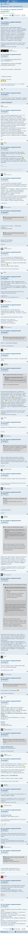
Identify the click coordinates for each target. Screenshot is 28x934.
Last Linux (3, 244)
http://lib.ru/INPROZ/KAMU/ (7, 746)
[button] (10, 15)
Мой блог (2, 894)
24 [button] (22, 15)
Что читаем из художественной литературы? (11, 10)
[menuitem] (2, 4)
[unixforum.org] (14, 1)
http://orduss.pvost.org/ (6, 815)
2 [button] (14, 15)
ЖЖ (9, 888)
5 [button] (19, 15)
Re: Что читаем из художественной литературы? (11, 55)
